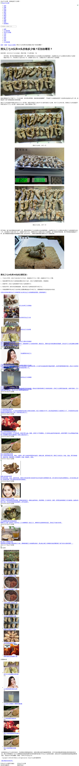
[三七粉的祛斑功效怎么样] (11, 687)
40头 (5, 38)
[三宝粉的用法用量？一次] (11, 587)
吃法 (5, 9)
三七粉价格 (7, 30)
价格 (5, 13)
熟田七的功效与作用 (6, 476)
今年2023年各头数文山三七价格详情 (10, 292)
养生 (5, 18)
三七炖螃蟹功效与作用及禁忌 (9, 521)
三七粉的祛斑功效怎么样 (7, 364)
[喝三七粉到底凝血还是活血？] (11, 731)
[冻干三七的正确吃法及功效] (11, 672)
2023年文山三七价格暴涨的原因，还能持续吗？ (34, 292)
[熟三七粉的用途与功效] (11, 746)
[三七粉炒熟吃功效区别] (11, 717)
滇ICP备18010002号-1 (7, 760)
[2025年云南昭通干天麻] (11, 614)
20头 (5, 35)
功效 (5, 7)
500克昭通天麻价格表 (9, 643)
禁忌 (5, 12)
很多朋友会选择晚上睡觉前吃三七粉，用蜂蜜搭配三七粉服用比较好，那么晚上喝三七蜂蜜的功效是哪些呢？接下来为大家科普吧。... (37, 543)
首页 (5, 5)
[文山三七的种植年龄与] (11, 561)
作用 (5, 10)
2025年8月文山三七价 (25, 317)
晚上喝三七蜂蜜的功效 (7, 541)
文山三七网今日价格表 (25, 341)
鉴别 (5, 15)
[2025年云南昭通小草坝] (11, 574)
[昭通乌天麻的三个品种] (11, 628)
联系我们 (6, 23)
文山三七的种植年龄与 (10, 562)
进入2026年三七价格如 (25, 305)
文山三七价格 (7, 32)
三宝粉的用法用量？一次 (10, 589)
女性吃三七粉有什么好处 (7, 498)
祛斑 (5, 17)
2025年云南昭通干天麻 (10, 616)
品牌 (5, 20)
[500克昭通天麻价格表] (11, 641)
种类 (5, 22)
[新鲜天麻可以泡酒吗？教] (11, 655)
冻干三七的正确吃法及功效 (8, 342)
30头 (5, 37)
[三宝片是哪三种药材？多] (11, 601)
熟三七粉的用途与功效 (7, 454)
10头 (5, 34)
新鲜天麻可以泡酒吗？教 (10, 656)
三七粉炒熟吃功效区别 (7, 409)
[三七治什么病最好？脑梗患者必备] (11, 702)
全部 (5, 29)
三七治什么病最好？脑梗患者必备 (10, 386)
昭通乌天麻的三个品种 (10, 629)
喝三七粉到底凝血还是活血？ (9, 431)
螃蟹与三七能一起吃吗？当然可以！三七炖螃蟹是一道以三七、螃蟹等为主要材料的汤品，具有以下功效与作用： (31, 522)
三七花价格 (7, 42)
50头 (5, 40)
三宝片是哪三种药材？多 (10, 602)
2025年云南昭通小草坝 (10, 576)
